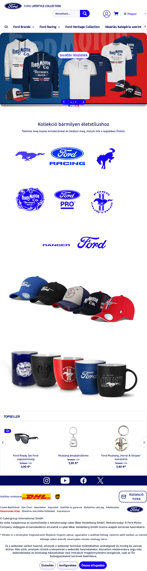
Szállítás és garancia (71, 507)
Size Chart (26, 507)
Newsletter (40, 507)
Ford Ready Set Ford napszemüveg (25, 457)
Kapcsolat (53, 507)
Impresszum (63, 511)
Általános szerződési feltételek (38, 511)
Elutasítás (47, 565)
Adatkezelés (112, 507)
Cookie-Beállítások (10, 507)
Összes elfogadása (93, 565)
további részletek (73, 55)
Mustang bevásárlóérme (73, 455)
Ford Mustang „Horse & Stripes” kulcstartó (121, 457)
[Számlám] (105, 14)
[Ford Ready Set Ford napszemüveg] (26, 438)
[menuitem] (70, 13)
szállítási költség (99, 535)
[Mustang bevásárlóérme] (73, 438)
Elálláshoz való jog (94, 507)
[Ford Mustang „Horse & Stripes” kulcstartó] (121, 438)
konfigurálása (67, 565)
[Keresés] (85, 13)
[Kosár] (116, 13)
